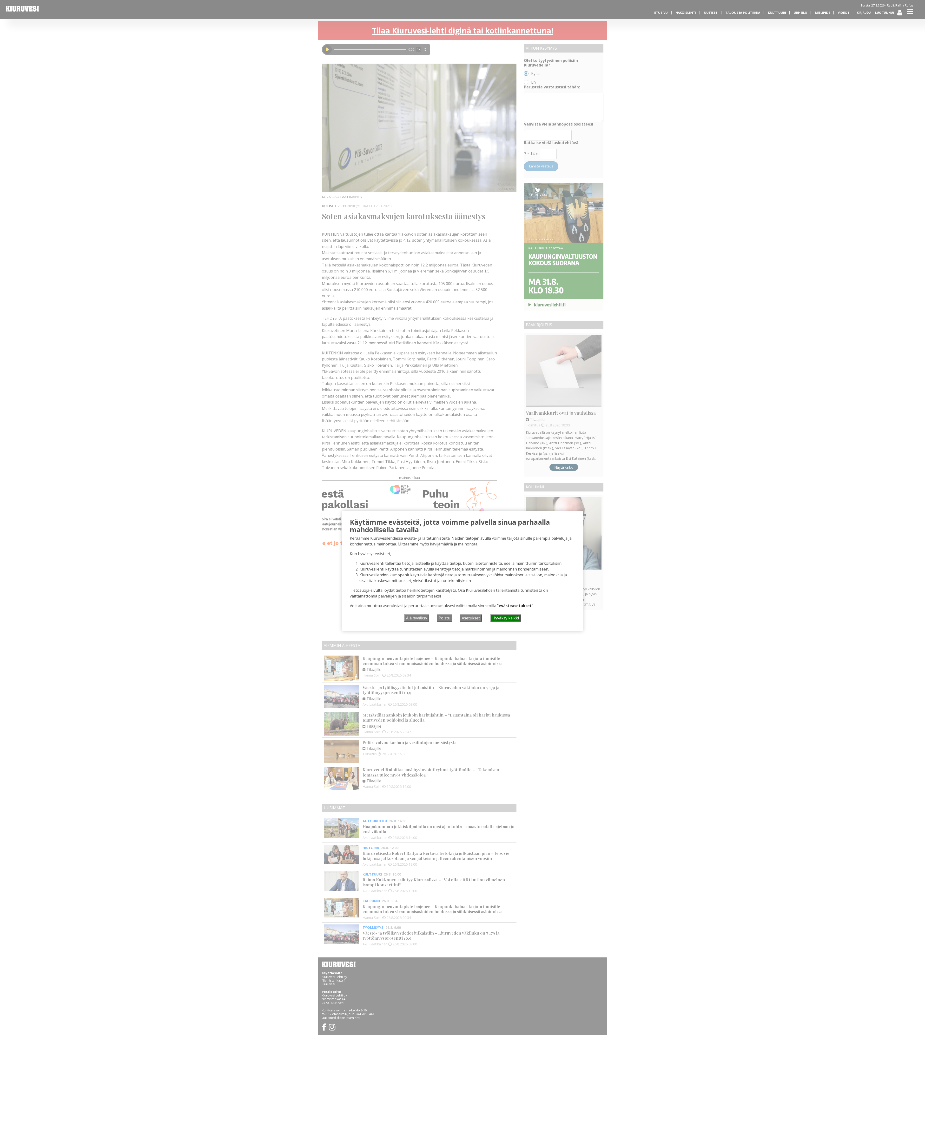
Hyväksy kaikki (505, 618)
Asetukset (471, 618)
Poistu (444, 618)
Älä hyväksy (416, 618)
